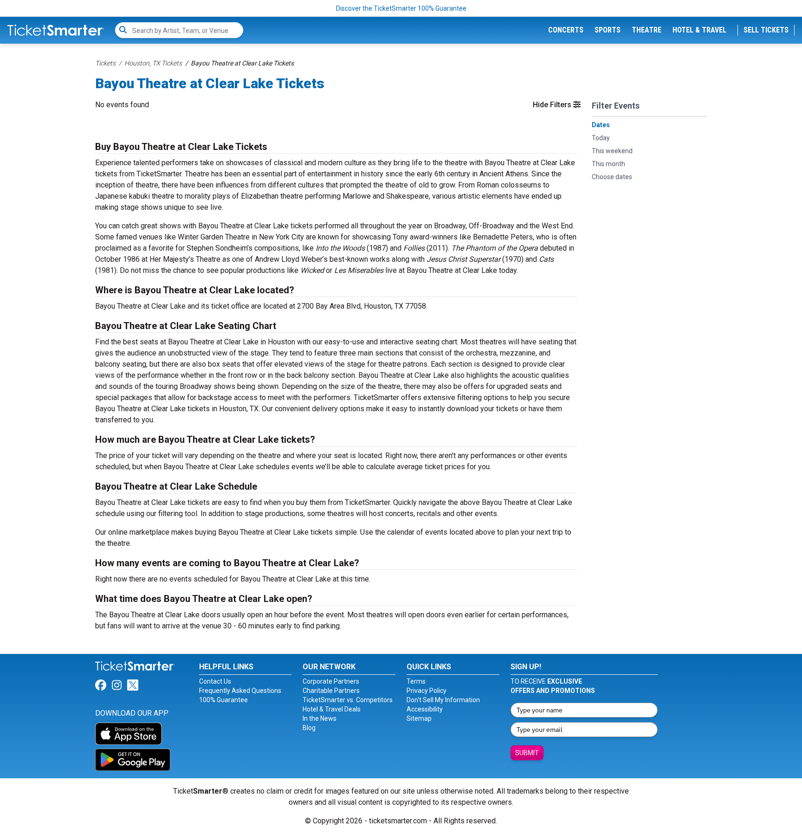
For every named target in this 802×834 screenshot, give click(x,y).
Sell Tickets (766, 30)
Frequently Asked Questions (240, 690)
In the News (319, 718)
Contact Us (215, 681)
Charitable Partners (331, 690)
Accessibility (425, 709)
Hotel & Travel (699, 30)
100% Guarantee (223, 700)
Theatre (646, 30)
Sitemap (419, 718)
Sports (608, 30)
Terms (416, 681)
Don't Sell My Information (443, 700)
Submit (527, 752)
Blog (309, 727)
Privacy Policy (426, 690)
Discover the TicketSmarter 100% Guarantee (401, 8)
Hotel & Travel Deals (332, 709)
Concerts (565, 30)
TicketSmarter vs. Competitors (348, 700)
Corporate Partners (331, 681)
